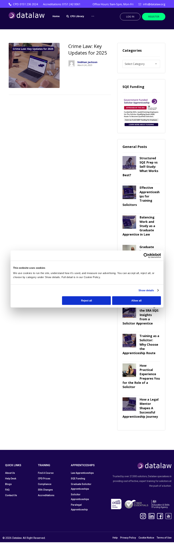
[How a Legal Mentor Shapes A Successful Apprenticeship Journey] (129, 404)
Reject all (86, 300)
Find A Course (46, 473)
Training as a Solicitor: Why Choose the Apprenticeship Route (141, 344)
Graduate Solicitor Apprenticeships (81, 486)
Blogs (8, 484)
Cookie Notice (146, 537)
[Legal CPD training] (27, 15)
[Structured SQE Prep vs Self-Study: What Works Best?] (129, 163)
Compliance (44, 484)
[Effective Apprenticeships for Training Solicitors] (129, 192)
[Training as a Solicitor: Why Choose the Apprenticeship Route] (129, 340)
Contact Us (11, 495)
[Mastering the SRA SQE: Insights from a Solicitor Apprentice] (129, 311)
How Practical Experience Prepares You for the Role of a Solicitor (141, 376)
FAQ (7, 489)
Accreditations (46, 495)
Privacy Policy (128, 537)
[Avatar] (71, 63)
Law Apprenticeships (82, 473)
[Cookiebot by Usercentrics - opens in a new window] (146, 255)
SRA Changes (45, 489)
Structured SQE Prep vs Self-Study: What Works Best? (140, 166)
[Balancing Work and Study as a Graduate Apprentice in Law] (129, 222)
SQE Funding (78, 478)
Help (115, 537)
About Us (10, 473)
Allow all (136, 300)
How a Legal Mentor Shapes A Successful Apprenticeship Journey (141, 408)
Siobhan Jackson (87, 62)
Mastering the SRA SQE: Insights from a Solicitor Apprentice (141, 314)
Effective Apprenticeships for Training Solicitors (141, 196)
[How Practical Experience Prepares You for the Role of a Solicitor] (129, 370)
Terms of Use (164, 537)
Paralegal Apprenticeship (79, 507)
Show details (146, 290)
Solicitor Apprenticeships (80, 497)
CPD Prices (44, 478)
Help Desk (10, 478)
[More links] (92, 19)
